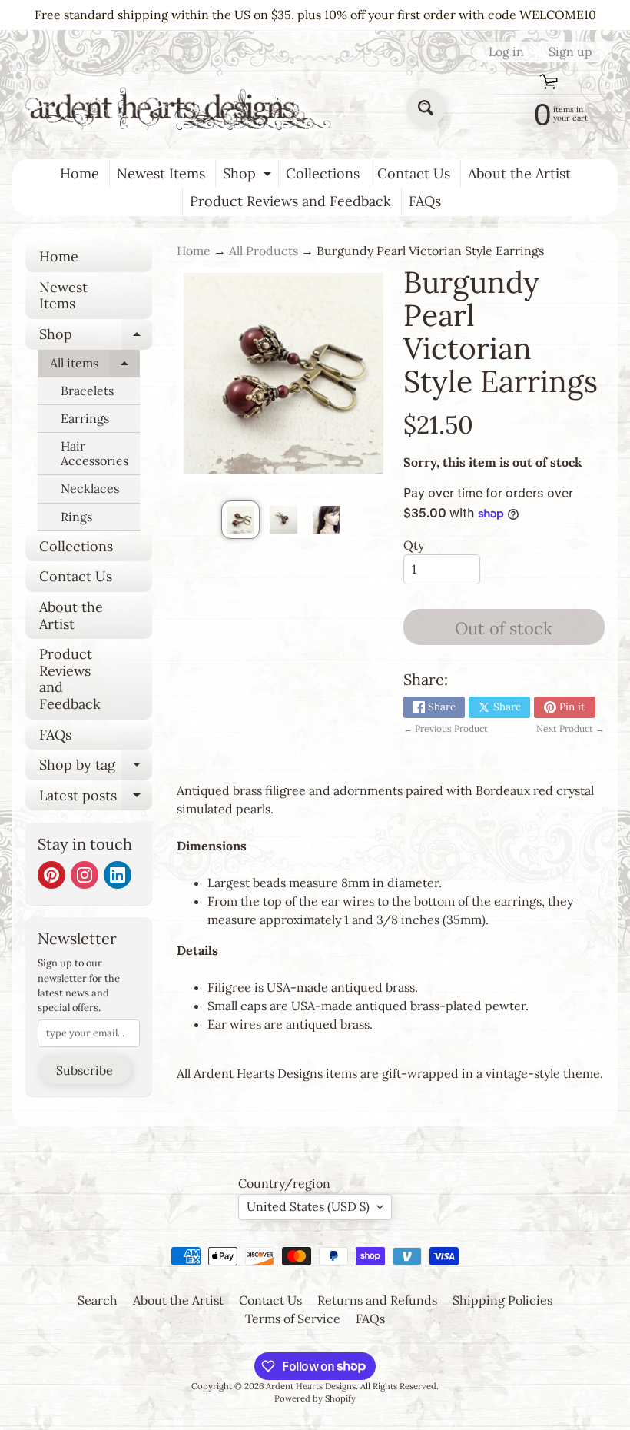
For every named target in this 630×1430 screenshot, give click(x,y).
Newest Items (161, 173)
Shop (249, 176)
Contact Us (413, 173)
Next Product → (570, 728)
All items (95, 366)
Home (79, 173)
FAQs (425, 201)
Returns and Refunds (377, 1300)
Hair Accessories (94, 453)
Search (98, 1300)
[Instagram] (84, 875)
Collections (323, 173)
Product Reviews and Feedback (290, 201)
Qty (413, 545)
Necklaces (90, 488)
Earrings (85, 418)
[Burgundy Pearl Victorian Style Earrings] (240, 519)
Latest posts (95, 798)
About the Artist (519, 173)
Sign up (570, 51)
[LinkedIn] (117, 875)
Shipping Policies (502, 1300)
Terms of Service (292, 1318)
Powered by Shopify (315, 1398)
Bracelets (87, 390)
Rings (76, 516)
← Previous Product (445, 728)
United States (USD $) (308, 1206)
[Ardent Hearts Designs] (179, 108)
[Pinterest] (51, 875)
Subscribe (84, 1070)
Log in (506, 51)
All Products (263, 250)
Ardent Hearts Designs (311, 1386)
